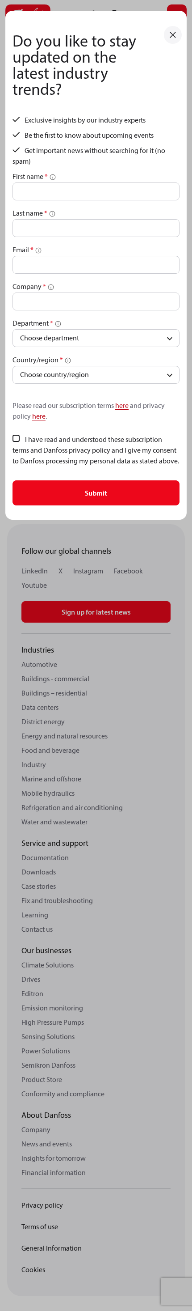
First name (30, 176)
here (122, 405)
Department (33, 322)
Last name (30, 212)
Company (29, 286)
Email (23, 249)
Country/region (38, 359)
